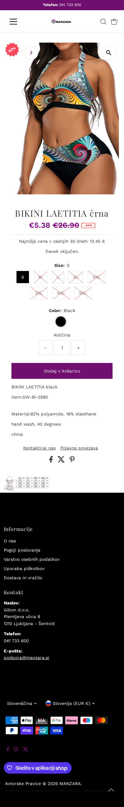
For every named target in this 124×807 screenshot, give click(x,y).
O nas (10, 540)
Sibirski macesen (23, 790)
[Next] (31, 52)
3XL (39, 293)
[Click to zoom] (108, 53)
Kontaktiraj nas (39, 448)
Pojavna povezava (79, 448)
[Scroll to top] (111, 794)
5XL (83, 293)
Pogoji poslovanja (22, 550)
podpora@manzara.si (26, 657)
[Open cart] (114, 21)
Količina (62, 334)
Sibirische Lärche (62, 790)
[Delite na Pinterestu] (72, 460)
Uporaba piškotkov (24, 568)
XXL (96, 277)
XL (76, 277)
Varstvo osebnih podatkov (31, 559)
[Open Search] (103, 21)
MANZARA (70, 783)
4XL (61, 293)
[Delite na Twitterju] (62, 460)
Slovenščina (19, 703)
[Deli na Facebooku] (51, 460)
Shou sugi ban (98, 790)
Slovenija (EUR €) (71, 703)
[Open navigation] (18, 22)
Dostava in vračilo (23, 577)
